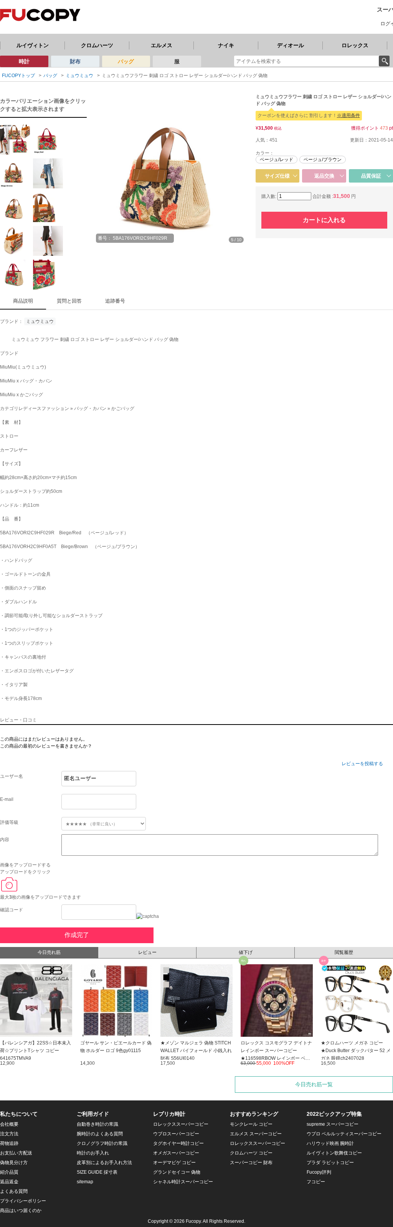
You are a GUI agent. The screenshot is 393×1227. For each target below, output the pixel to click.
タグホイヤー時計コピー (178, 1143)
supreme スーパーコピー (332, 1124)
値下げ (246, 952)
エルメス (161, 45)
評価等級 (9, 822)
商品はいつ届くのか (20, 1210)
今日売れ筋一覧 (314, 1084)
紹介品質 (9, 1172)
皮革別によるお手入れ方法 (104, 1162)
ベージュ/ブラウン (323, 159)
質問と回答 (69, 301)
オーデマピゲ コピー (174, 1162)
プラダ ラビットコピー (330, 1162)
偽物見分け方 (14, 1162)
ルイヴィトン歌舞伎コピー (334, 1153)
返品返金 (9, 1181)
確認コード (11, 909)
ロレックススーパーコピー (180, 1124)
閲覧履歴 (344, 952)
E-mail (6, 799)
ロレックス (355, 45)
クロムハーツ (97, 45)
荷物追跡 (9, 1143)
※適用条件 (348, 115)
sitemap (85, 1181)
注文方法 (9, 1133)
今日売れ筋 (49, 952)
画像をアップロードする (25, 865)
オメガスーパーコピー (176, 1153)
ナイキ (226, 45)
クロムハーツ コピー (251, 1153)
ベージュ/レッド (276, 159)
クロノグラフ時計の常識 (102, 1143)
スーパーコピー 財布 (251, 1162)
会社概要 (9, 1124)
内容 (4, 839)
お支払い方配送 (16, 1153)
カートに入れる (324, 220)
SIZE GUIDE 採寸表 (97, 1172)
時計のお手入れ (93, 1153)
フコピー (316, 1181)
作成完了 (76, 935)
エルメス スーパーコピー (256, 1133)
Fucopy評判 (319, 1172)
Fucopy (193, 1221)
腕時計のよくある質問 (100, 1133)
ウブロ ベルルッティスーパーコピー (344, 1133)
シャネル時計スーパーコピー (183, 1181)
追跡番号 (115, 301)
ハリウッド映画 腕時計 (330, 1143)
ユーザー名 (11, 776)
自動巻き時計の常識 (97, 1124)
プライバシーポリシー (23, 1201)
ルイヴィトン (33, 45)
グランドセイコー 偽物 (176, 1172)
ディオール (290, 45)
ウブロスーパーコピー (176, 1133)
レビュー (147, 952)
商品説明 (23, 301)
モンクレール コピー (251, 1124)
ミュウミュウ (40, 321)
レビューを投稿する (362, 763)
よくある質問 (14, 1191)
